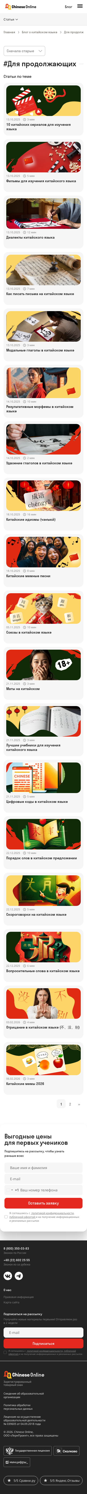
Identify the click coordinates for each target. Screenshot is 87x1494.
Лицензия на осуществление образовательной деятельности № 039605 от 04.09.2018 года (24, 1420)
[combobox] (12, 1190)
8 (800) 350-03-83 (16, 1248)
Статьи (9, 19)
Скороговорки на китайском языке (36, 914)
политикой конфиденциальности (52, 1213)
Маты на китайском (23, 688)
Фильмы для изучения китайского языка (41, 181)
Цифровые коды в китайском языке (37, 801)
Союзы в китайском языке (29, 632)
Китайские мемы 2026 (25, 1083)
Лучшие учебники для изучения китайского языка (33, 747)
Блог (68, 6)
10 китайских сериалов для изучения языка (38, 126)
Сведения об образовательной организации (24, 1395)
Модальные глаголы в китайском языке (40, 350)
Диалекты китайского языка (30, 237)
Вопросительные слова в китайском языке (43, 971)
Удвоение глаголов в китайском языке (39, 463)
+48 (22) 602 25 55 (17, 1260)
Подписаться (43, 1343)
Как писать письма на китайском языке (40, 293)
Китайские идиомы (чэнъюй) (31, 519)
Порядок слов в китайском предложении (41, 858)
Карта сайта (11, 1302)
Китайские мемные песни (28, 576)
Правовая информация (19, 1297)
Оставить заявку (43, 1203)
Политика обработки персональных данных (18, 1407)
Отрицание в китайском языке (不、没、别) (43, 1027)
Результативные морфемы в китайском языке (39, 408)
